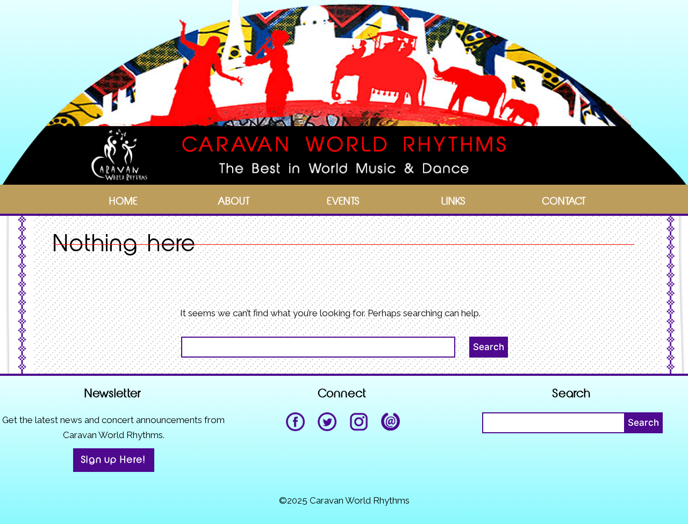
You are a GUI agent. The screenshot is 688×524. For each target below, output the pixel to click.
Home (124, 201)
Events (343, 201)
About (234, 201)
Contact (564, 201)
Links (454, 201)
